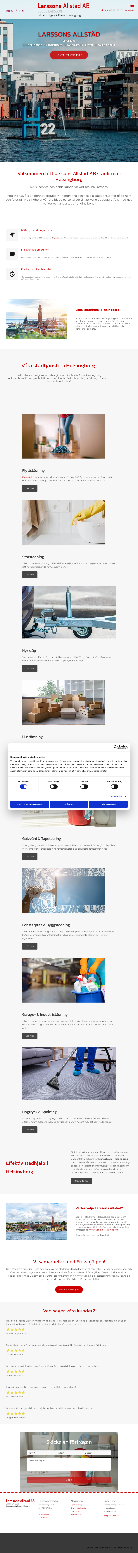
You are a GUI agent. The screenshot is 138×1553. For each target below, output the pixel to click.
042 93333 (44, 1514)
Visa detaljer (116, 796)
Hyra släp (75, 1511)
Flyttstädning (29, 477)
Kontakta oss (76, 1514)
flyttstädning (58, 238)
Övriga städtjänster (79, 1508)
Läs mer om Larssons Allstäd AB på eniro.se (109, 1547)
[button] (112, 7)
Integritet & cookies (111, 1516)
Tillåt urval (69, 804)
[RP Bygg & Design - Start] (63, 10)
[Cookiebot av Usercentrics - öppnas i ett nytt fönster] (116, 747)
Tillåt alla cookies (108, 804)
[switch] (54, 786)
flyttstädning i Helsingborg (103, 1230)
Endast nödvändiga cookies (30, 804)
